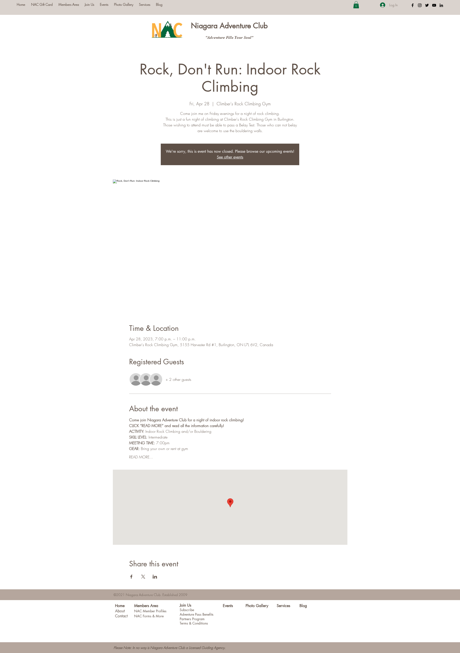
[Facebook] (412, 5)
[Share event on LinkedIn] (155, 577)
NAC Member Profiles (150, 611)
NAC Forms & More (149, 616)
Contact (121, 616)
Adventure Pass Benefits (196, 614)
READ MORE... (141, 457)
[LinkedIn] (441, 5)
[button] (356, 4)
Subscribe (187, 610)
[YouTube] (434, 5)
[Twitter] (427, 5)
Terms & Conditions (194, 623)
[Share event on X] (143, 577)
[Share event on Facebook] (131, 577)
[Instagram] (419, 5)
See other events (230, 157)
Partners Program (192, 619)
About (120, 611)
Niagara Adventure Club (229, 25)
